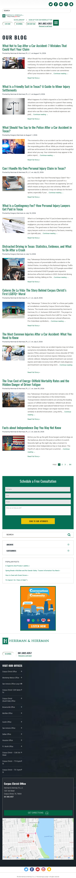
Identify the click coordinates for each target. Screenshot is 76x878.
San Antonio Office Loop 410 (12, 684)
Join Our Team (31, 24)
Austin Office (6, 722)
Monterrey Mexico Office (10, 678)
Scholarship (19, 20)
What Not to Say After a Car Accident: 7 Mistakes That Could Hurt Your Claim (34, 47)
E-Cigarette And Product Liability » (17, 566)
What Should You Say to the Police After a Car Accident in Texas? (37, 129)
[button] (38, 544)
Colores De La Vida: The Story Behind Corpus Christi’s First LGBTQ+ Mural (34, 292)
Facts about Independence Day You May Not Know (31, 427)
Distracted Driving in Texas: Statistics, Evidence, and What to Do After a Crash (36, 248)
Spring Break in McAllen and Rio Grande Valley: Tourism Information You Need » (32, 571)
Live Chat (7, 24)
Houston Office (7, 740)
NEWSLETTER (40, 20)
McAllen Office (7, 713)
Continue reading (61, 74)
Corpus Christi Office (9, 672)
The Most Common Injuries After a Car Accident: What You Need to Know (37, 336)
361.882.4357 (45, 23)
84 (70, 465)
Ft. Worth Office (7, 746)
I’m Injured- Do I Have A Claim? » (16, 580)
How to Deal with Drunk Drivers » (16, 575)
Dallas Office (6, 734)
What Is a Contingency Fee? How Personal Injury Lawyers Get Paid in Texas (36, 207)
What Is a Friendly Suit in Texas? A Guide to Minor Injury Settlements (36, 88)
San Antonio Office (8, 728)
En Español (19, 24)
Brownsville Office (8, 707)
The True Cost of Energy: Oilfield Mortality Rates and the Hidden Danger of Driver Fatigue (35, 382)
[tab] (38, 544)
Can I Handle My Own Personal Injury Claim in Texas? (34, 168)
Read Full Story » (34, 78)
